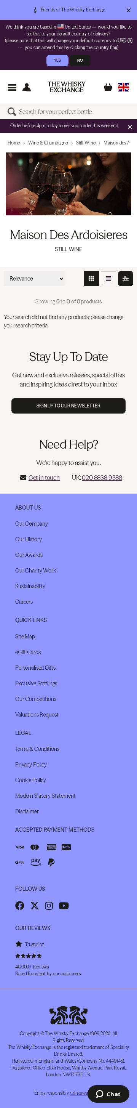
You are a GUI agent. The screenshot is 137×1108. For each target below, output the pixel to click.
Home (14, 143)
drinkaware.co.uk (86, 1093)
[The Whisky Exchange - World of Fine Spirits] (67, 87)
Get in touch (44, 477)
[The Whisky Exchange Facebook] (19, 905)
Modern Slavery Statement (45, 795)
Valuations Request (36, 714)
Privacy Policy (31, 764)
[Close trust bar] (128, 10)
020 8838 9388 (102, 477)
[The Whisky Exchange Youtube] (64, 905)
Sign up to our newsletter (69, 406)
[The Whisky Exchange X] (34, 905)
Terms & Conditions (37, 749)
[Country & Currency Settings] (123, 87)
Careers (24, 601)
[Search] (13, 111)
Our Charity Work (35, 570)
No (80, 60)
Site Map (25, 636)
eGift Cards (27, 652)
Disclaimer (27, 811)
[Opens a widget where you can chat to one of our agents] (108, 1094)
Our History (28, 539)
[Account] (26, 87)
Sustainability (30, 586)
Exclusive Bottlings (36, 683)
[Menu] (12, 87)
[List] (108, 278)
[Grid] (91, 278)
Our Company (31, 523)
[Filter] (125, 278)
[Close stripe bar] (130, 126)
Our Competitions (35, 699)
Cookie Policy (30, 780)
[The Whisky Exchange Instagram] (49, 905)
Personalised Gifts (35, 667)
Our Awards (29, 555)
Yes (57, 60)
